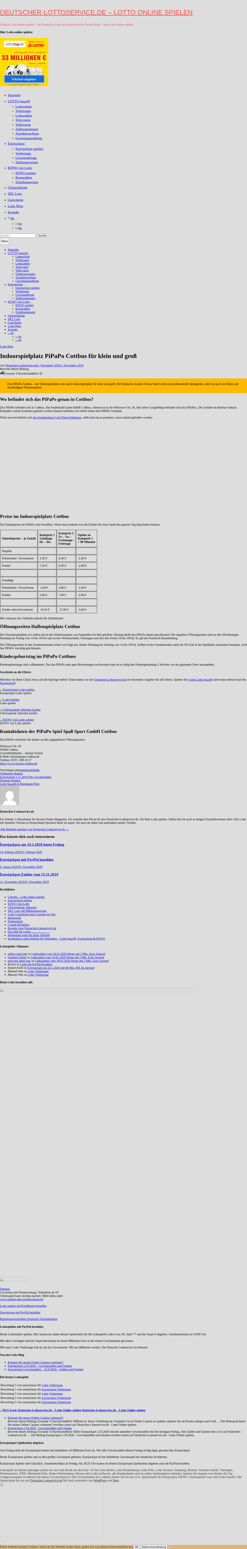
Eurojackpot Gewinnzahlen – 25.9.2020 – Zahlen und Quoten (45, 1369)
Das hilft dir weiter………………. (29, 931)
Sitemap (5, 1289)
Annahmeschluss (27, 133)
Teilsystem (22, 120)
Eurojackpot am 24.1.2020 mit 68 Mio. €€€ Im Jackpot (60, 967)
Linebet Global (17, 957)
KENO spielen (25, 173)
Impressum (14, 917)
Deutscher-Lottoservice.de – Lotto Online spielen (96, 12)
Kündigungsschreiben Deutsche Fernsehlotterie (29, 1319)
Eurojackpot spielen (29, 149)
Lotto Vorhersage (38, 971)
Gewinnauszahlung (28, 138)
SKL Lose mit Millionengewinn (27, 911)
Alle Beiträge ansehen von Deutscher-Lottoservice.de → (34, 829)
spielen (24, 770)
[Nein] (169, 1547)
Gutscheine (15, 200)
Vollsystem (23, 125)
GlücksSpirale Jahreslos (22, 907)
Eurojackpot (16, 143)
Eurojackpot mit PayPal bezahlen (26, 860)
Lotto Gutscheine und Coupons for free (32, 914)
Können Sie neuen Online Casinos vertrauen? (35, 1362)
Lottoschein (23, 106)
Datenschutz (15, 921)
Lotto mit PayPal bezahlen (36, 964)
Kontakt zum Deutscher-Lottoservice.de (32, 928)
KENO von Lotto (20, 168)
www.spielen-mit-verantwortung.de (21, 1299)
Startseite (14, 95)
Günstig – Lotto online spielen (26, 897)
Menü (5, 241)
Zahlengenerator (26, 129)
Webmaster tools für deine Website (29, 935)
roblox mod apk (17, 954)
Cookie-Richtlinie (18, 924)
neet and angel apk (19, 960)
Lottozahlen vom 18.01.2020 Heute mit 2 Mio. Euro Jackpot (68, 954)
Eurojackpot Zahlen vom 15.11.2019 (29, 874)
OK (137, 1547)
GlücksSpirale (17, 187)
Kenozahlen (23, 177)
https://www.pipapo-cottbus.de (18, 763)
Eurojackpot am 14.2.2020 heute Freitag (32, 844)
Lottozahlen (23, 115)
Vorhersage (23, 111)
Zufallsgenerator (26, 182)
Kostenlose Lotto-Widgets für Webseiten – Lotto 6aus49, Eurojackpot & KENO (56, 938)
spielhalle (34, 770)
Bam (116, 1480)
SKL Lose (15, 194)
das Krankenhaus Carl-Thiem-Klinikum (57, 417)
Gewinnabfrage (26, 158)
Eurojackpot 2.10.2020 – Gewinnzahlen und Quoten (40, 1366)
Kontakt (13, 212)
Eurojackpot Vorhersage (56, 1389)
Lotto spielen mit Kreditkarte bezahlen (23, 1306)
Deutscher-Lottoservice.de (21, 365)
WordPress (100, 1480)
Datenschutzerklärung (154, 1547)
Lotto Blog (15, 206)
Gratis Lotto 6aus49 (200, 679)
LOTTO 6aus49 (19, 101)
